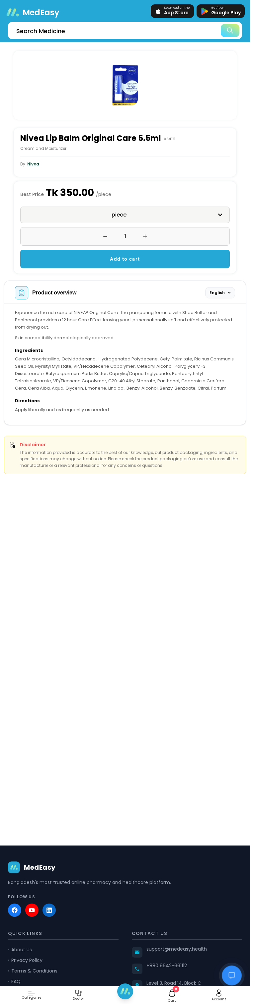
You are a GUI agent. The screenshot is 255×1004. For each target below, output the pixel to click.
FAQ (16, 981)
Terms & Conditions (34, 971)
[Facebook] (14, 910)
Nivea (33, 164)
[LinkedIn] (49, 910)
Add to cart (125, 259)
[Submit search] (230, 30)
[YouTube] (32, 910)
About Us (21, 949)
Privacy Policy (26, 960)
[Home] (125, 991)
